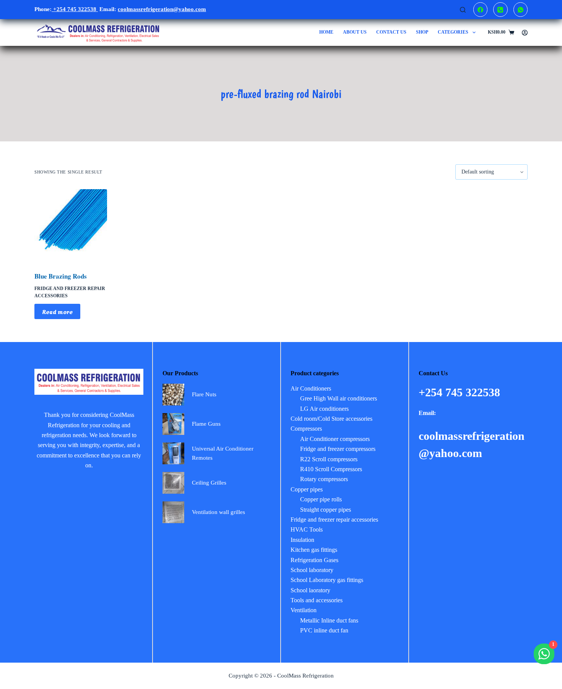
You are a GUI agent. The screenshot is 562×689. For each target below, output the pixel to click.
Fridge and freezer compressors (337, 449)
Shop (422, 32)
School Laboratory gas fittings (327, 580)
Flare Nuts (204, 394)
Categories (453, 32)
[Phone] (500, 9)
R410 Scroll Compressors (331, 469)
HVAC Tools (307, 529)
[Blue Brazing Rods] (70, 225)
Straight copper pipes (325, 509)
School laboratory (312, 570)
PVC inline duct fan (324, 630)
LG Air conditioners (324, 408)
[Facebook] (480, 9)
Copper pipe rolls (321, 499)
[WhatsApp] (520, 9)
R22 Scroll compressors (328, 459)
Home (326, 32)
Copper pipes (307, 489)
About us (355, 32)
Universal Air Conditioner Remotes (222, 453)
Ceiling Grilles (209, 483)
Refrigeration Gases (314, 560)
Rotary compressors (324, 479)
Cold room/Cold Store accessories (331, 418)
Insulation (302, 540)
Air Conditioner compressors (335, 439)
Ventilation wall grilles (218, 512)
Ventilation (304, 610)
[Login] (525, 33)
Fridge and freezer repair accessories (334, 519)
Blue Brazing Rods (60, 276)
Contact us (391, 32)
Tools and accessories (317, 600)
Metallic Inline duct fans (329, 620)
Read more (57, 311)
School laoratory (310, 590)
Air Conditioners (311, 388)
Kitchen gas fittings (314, 549)
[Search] (463, 10)
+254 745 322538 (75, 9)
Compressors (306, 428)
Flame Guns (206, 424)
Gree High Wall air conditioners (338, 398)
